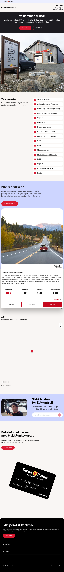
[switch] (24, 293)
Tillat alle (52, 304)
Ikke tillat (11, 304)
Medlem (6, 551)
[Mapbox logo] (5, 382)
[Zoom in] (60, 324)
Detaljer (56, 299)
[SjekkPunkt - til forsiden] (32, 1)
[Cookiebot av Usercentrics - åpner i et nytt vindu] (55, 266)
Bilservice (41, 122)
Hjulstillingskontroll (44, 127)
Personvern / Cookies (56, 566)
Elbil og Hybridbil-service (46, 136)
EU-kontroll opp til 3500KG (47, 155)
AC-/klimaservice (43, 99)
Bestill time (25, 28)
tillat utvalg (32, 304)
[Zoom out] (60, 326)
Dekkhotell (41, 145)
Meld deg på (9, 536)
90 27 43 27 (38, 28)
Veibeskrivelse (6, 386)
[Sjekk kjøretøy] (60, 414)
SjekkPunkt (7, 544)
